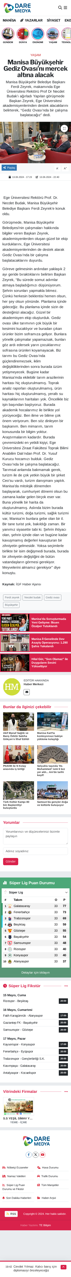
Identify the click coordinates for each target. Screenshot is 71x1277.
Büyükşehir (11, 604)
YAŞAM (35, 55)
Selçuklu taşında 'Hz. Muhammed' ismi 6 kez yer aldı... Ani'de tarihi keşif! (51, 770)
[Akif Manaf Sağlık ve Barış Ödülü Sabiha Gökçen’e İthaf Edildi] (18, 721)
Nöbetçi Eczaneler (17, 1167)
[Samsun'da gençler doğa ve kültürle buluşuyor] (52, 790)
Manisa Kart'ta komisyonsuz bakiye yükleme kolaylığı (50, 736)
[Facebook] (29, 1155)
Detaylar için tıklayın (35, 972)
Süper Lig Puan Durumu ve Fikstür (13, 1187)
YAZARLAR (33, 20)
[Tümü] (66, 1091)
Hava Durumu (50, 1167)
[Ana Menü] (65, 8)
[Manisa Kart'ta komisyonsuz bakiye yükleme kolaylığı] (52, 721)
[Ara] (60, 8)
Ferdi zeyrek (12, 597)
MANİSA (9, 20)
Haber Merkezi (33, 684)
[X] (36, 1155)
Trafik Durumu (49, 1176)
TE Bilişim (45, 1225)
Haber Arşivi (49, 1197)
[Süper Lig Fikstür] (66, 986)
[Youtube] (43, 1155)
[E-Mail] (27, 692)
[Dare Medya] (16, 8)
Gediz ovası (53, 597)
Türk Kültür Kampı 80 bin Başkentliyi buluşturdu (16, 804)
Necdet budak (32, 597)
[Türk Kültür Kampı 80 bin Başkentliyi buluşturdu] (18, 790)
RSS (13, 1213)
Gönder (11, 861)
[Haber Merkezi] (12, 686)
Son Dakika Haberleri (18, 1197)
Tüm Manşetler (50, 1185)
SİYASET (53, 20)
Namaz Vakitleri (16, 1176)
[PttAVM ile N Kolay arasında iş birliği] (18, 754)
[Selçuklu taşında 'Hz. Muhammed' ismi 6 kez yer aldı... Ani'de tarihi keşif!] (52, 754)
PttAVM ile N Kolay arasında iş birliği (14, 767)
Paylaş (11, 167)
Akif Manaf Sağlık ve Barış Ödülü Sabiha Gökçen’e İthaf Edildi (16, 736)
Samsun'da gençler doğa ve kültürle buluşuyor (52, 803)
